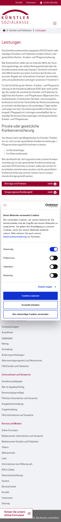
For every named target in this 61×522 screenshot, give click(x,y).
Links (4, 459)
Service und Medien (12, 424)
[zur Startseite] (15, 16)
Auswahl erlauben (30, 305)
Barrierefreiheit (9, 487)
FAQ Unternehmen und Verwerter (17, 415)
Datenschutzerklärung (15, 236)
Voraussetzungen (10, 327)
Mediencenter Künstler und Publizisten (20, 442)
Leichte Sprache (50, 3)
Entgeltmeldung (9, 410)
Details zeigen (45, 287)
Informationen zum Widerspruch (17, 464)
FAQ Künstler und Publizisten (15, 366)
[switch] (54, 258)
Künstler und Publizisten (20, 31)
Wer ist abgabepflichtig (13, 387)
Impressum (31, 3)
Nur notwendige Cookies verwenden (30, 314)
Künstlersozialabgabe (12, 381)
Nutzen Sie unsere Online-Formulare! (14, 514)
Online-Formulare (10, 430)
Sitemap (6, 504)
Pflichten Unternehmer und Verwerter (20, 398)
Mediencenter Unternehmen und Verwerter (22, 436)
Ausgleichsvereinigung (12, 404)
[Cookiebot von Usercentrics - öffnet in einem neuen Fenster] (45, 205)
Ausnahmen (7, 333)
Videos (5, 447)
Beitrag (5, 344)
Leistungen (40, 31)
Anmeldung (7, 349)
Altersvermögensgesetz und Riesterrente (22, 361)
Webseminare (8, 453)
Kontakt (19, 3)
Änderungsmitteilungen (13, 355)
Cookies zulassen (30, 296)
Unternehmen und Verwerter (16, 375)
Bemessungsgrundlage (13, 393)
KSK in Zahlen (8, 470)
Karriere (5, 481)
